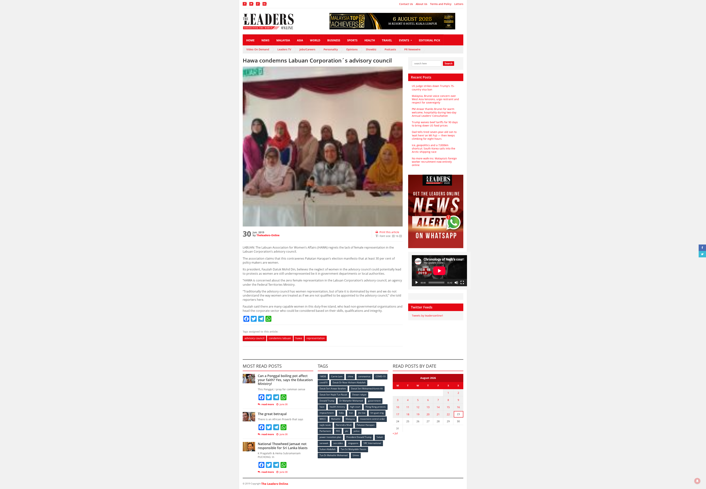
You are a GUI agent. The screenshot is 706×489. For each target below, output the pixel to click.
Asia (300, 40)
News (265, 40)
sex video (338, 443)
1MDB (323, 376)
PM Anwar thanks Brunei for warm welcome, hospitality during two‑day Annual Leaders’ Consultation (434, 112)
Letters (458, 4)
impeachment (327, 412)
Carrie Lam (337, 376)
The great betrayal (272, 414)
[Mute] (456, 282)
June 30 (284, 404)
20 (428, 414)
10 (397, 407)
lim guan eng (377, 412)
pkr (346, 431)
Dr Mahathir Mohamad (351, 400)
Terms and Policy (441, 4)
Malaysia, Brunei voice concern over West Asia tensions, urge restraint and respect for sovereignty (435, 99)
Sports (352, 40)
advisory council (254, 338)
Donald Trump (327, 400)
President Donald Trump (358, 437)
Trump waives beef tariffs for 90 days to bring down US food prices (435, 123)
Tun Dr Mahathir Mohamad (333, 455)
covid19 (323, 382)
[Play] (416, 282)
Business (333, 40)
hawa (298, 338)
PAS (338, 431)
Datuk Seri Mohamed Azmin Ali (367, 388)
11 (407, 407)
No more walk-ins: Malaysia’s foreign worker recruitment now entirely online (434, 162)
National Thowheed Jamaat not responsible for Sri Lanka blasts (283, 446)
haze (322, 406)
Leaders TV (284, 49)
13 (428, 407)
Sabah (380, 437)
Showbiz (371, 49)
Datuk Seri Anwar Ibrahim (333, 388)
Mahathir (335, 418)
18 (407, 414)
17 (397, 414)
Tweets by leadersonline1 (427, 315)
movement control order (372, 418)
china (350, 376)
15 (448, 407)
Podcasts (390, 49)
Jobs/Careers (307, 49)
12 (417, 407)
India (341, 412)
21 (438, 414)
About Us (421, 4)
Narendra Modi (344, 424)
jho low (361, 412)
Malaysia (283, 40)
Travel (387, 40)
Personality (331, 49)
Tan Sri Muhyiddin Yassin (353, 449)
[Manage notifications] (697, 481)
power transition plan (330, 437)
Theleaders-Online (267, 235)
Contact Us (406, 4)
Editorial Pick (429, 40)
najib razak (325, 424)
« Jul (395, 433)
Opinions (352, 49)
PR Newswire (412, 49)
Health (369, 40)
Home (250, 40)
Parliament (325, 431)
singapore (353, 443)
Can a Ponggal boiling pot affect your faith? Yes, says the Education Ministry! (285, 380)
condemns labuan (280, 338)
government (374, 400)
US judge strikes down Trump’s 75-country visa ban (433, 87)
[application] (439, 270)
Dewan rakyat (359, 394)
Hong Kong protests (376, 406)
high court (355, 406)
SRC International (372, 443)
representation (315, 338)
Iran (351, 412)
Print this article (389, 232)
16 (458, 407)
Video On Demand (257, 49)
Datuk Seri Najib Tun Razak (333, 394)
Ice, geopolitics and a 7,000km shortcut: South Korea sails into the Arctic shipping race (433, 148)
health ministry (337, 406)
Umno (356, 455)
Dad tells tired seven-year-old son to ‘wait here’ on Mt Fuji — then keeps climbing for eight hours (434, 135)
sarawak (324, 443)
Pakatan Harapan (366, 424)
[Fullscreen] (462, 282)
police (357, 431)
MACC (323, 418)
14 (438, 407)
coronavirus (364, 376)
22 (448, 414)
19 (417, 414)
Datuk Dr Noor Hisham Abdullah (349, 382)
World (315, 40)
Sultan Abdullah (328, 449)
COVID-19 (381, 376)
